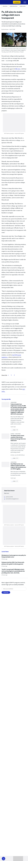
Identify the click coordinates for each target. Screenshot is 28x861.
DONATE (17, 2)
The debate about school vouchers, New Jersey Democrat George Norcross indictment (18, 438)
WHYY (5, 2)
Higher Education (13, 6)
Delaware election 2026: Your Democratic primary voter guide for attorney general (13, 563)
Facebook (8, 375)
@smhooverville (9, 496)
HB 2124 (17, 69)
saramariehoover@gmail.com (12, 498)
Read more (6, 493)
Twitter (11, 375)
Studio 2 (13, 433)
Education (5, 6)
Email (14, 375)
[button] (3, 858)
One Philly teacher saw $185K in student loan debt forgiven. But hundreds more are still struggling (18, 466)
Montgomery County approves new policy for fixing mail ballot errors (14, 556)
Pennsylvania (23, 6)
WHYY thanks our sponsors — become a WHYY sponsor (14, 133)
